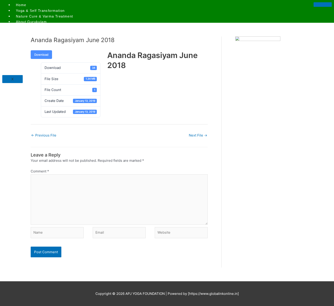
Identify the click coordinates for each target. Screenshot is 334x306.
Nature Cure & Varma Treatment (44, 16)
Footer (21, 50)
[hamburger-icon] (323, 4)
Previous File (43, 135)
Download (41, 54)
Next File (198, 135)
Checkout (24, 39)
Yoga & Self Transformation (40, 11)
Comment (40, 171)
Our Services (28, 27)
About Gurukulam (31, 22)
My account (26, 33)
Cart (20, 44)
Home (21, 5)
